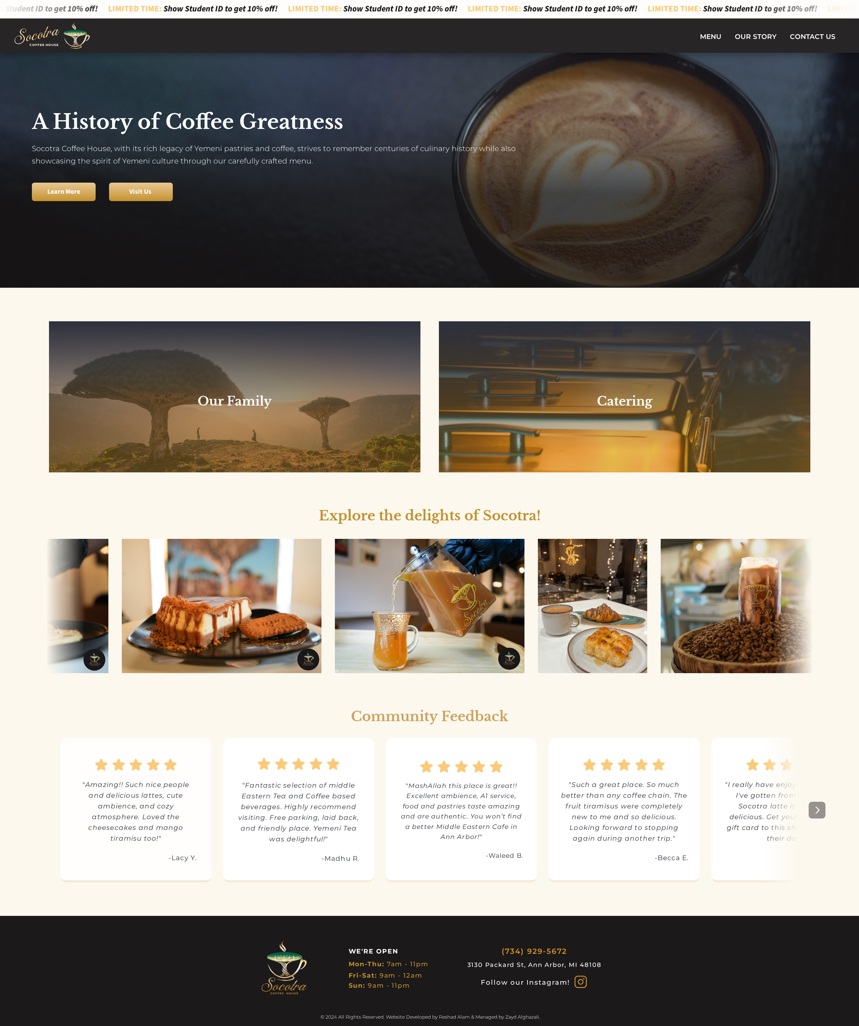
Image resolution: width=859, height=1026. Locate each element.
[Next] (817, 810)
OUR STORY (755, 37)
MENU (710, 37)
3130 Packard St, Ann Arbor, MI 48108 (534, 965)
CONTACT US (813, 37)
